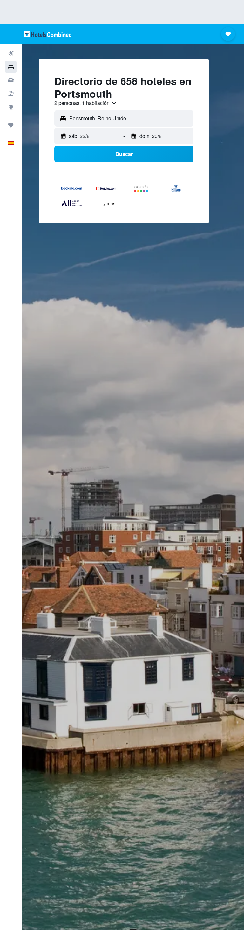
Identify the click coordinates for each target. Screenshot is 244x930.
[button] (11, 34)
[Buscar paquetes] (11, 93)
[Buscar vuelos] (11, 53)
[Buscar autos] (11, 80)
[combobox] (85, 103)
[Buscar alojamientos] (11, 66)
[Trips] (11, 125)
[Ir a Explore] (11, 107)
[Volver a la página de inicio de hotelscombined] (47, 34)
